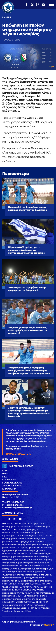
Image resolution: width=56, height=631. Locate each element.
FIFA (4, 477)
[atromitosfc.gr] (8, 12)
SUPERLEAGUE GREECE (21, 466)
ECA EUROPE (9, 480)
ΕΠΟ (4, 471)
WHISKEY (49, 625)
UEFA (5, 474)
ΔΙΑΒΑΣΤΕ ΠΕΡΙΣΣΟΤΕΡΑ (18, 454)
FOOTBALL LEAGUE (12, 483)
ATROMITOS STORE (12, 486)
